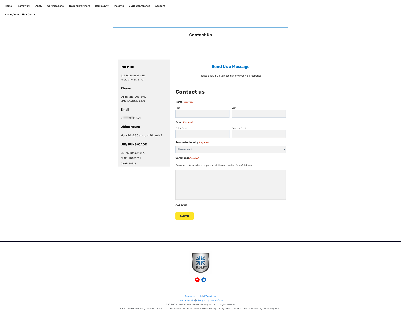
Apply (38, 5)
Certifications (55, 5)
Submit (184, 215)
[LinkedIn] (203, 279)
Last (234, 107)
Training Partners (79, 5)
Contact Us (190, 296)
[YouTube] (197, 279)
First (177, 107)
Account (160, 5)
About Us (19, 14)
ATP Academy (209, 296)
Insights (119, 5)
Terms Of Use (217, 300)
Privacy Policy (202, 300)
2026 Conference (139, 5)
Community (102, 5)
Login (199, 296)
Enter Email (181, 128)
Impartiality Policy (186, 300)
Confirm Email (239, 128)
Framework (23, 5)
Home (8, 5)
